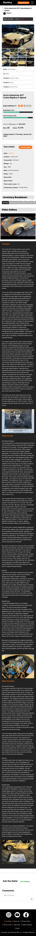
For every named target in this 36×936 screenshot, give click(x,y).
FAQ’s (17, 928)
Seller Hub (17, 925)
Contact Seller (25, 147)
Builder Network (27, 925)
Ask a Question (25, 881)
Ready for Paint (10, 87)
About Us (16, 921)
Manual (8, 82)
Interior (31, 202)
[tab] (5, 202)
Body (25, 202)
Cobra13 (11, 153)
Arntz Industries (9, 69)
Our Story (8, 921)
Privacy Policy (26, 921)
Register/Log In (23, 2)
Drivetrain (5, 202)
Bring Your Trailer (11, 78)
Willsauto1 (12, 124)
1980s (6, 73)
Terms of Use (7, 925)
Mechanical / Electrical (16, 202)
